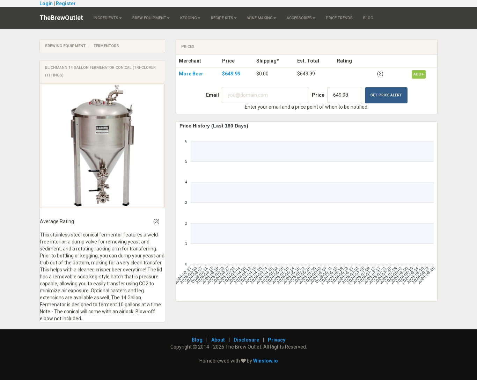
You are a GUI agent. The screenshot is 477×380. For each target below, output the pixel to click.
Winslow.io (265, 361)
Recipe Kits (222, 18)
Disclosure (246, 340)
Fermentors (106, 46)
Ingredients (106, 18)
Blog (368, 18)
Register (66, 3)
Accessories (299, 18)
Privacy (276, 340)
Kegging (188, 18)
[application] (306, 209)
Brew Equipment (149, 18)
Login (46, 3)
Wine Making (260, 18)
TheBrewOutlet (61, 17)
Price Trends (339, 18)
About (218, 340)
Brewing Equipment (65, 46)
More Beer (191, 73)
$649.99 (231, 73)
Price (318, 95)
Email (212, 95)
